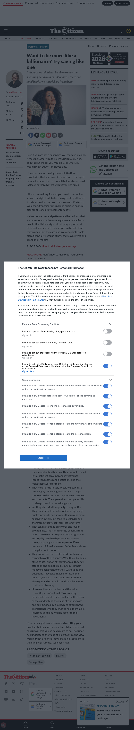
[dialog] (67, 365)
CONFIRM (43, 458)
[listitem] (67, 324)
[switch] (107, 331)
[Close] (123, 268)
